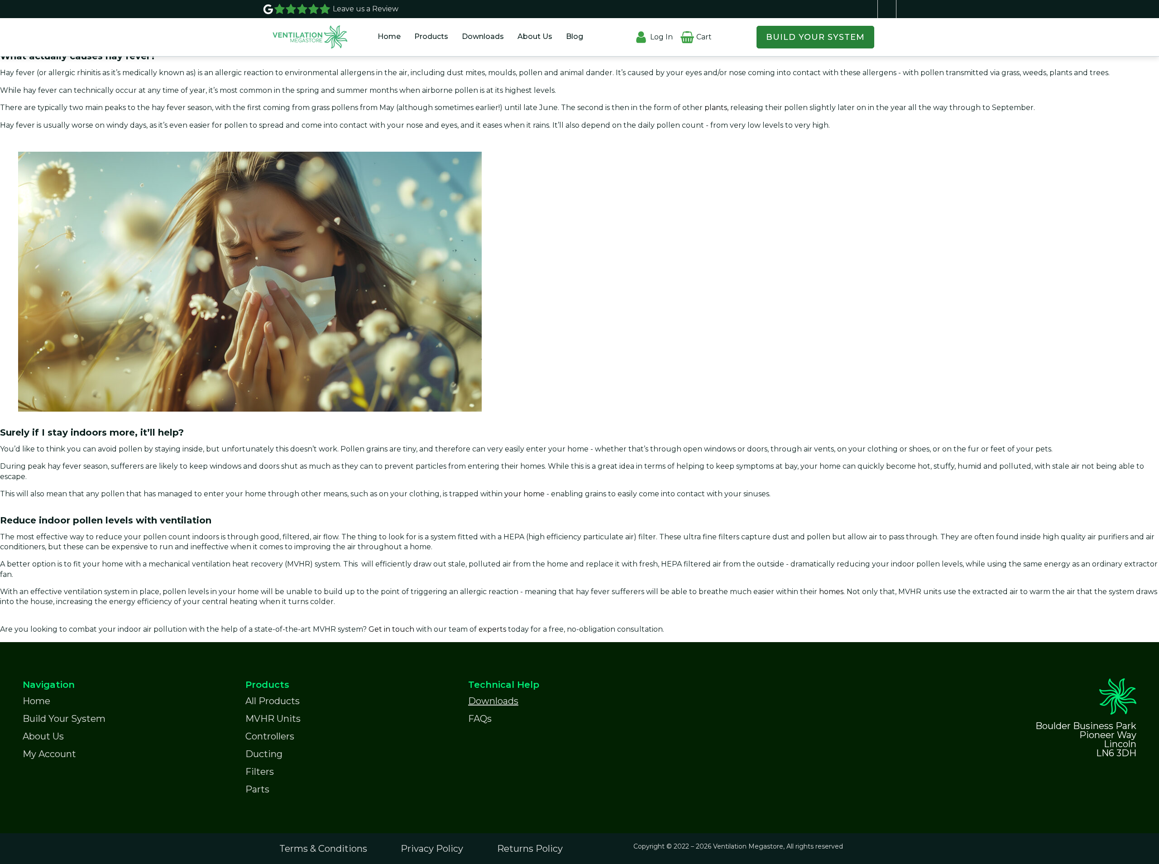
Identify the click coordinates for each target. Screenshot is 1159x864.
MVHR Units (273, 718)
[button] (431, 37)
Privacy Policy (432, 848)
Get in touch (391, 629)
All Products (272, 701)
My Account (49, 754)
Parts (257, 789)
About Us (534, 36)
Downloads (483, 36)
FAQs (480, 718)
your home (525, 494)
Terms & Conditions (323, 848)
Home (389, 36)
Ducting (264, 754)
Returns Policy (530, 848)
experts (493, 629)
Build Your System (64, 718)
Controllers (269, 736)
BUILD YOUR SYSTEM (815, 37)
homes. (833, 591)
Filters (259, 771)
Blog (574, 36)
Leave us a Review (365, 9)
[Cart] (687, 31)
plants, (716, 107)
